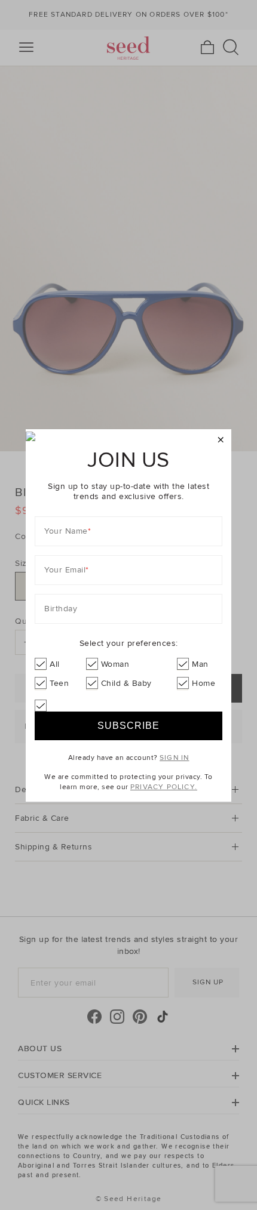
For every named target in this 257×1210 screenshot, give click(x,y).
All (55, 664)
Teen (59, 683)
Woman (115, 664)
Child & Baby (126, 683)
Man (200, 664)
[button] (220, 440)
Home (203, 683)
